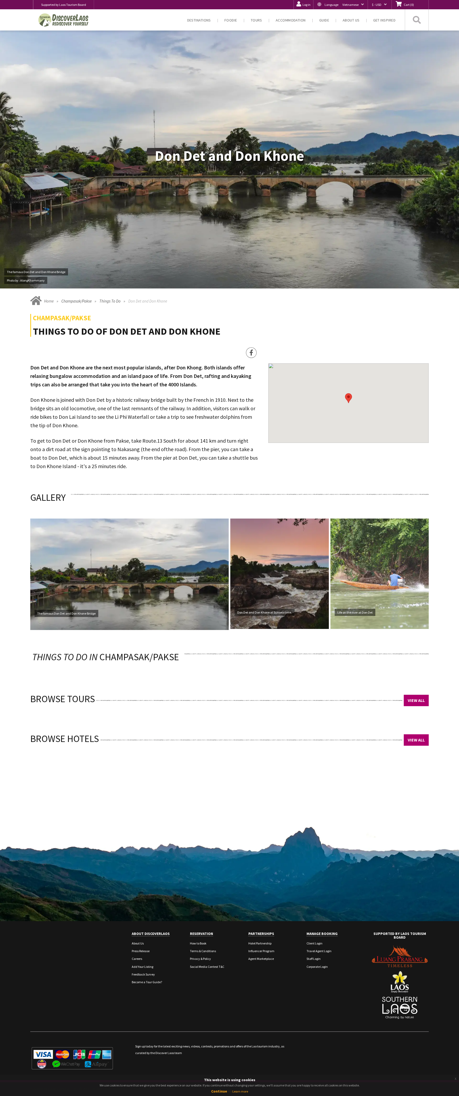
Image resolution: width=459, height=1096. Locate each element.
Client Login (314, 943)
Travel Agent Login (319, 951)
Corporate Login (317, 967)
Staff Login (314, 959)
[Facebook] (251, 352)
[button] (340, 4)
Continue (219, 1091)
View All (416, 700)
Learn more (240, 1091)
